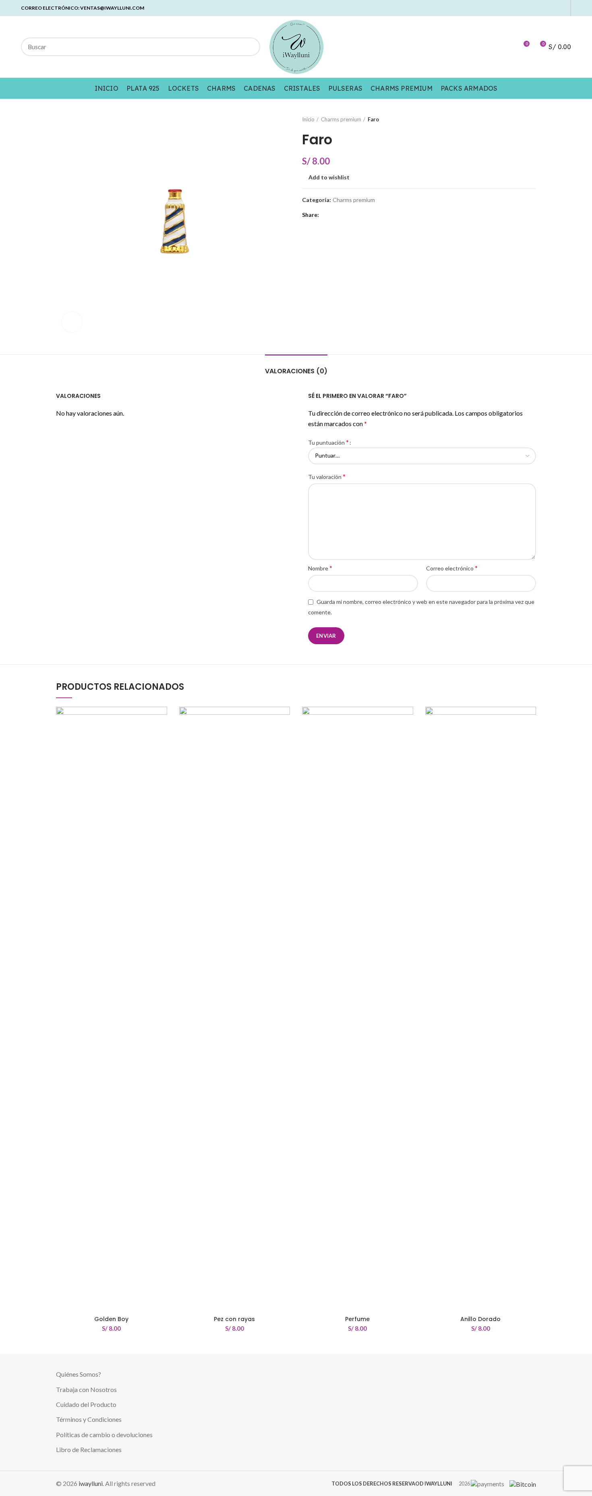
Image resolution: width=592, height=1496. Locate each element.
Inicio (308, 119)
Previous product (516, 119)
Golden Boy (111, 1319)
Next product (532, 119)
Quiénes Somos (77, 1374)
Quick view (161, 738)
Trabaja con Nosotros (86, 1389)
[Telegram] (561, 8)
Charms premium (341, 119)
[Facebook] (515, 8)
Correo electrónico (452, 568)
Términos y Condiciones (89, 1419)
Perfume (357, 1319)
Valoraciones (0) (296, 371)
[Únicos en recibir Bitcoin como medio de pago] (520, 1483)
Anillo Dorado (480, 1319)
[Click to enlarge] (72, 322)
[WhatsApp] (552, 8)
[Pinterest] (533, 8)
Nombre (320, 568)
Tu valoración (327, 476)
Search (249, 46)
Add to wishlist (329, 177)
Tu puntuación (328, 442)
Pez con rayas (234, 1319)
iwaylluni (91, 1483)
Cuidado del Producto (86, 1404)
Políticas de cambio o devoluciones (104, 1434)
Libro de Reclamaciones (89, 1449)
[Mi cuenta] (508, 47)
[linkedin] (543, 8)
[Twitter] (524, 8)
